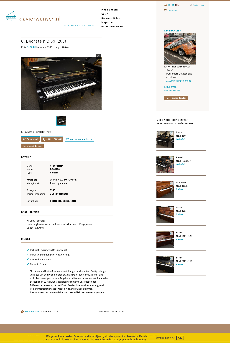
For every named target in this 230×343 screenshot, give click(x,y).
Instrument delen (31, 146)
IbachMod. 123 (181, 211)
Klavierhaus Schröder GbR (177, 66)
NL (177, 5)
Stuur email (32, 139)
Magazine (107, 22)
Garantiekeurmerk (112, 26)
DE (169, 5)
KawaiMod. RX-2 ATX (183, 161)
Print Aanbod (31, 311)
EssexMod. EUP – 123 (184, 236)
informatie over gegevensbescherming (123, 339)
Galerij (105, 14)
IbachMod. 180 (181, 136)
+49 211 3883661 (54, 139)
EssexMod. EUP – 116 (184, 261)
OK (180, 337)
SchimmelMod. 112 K (182, 186)
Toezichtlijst (173, 10)
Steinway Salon (110, 18)
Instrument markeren (80, 139)
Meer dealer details (176, 98)
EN (173, 5)
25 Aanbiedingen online (178, 80)
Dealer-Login (198, 5)
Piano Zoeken (109, 9)
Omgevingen (163, 337)
